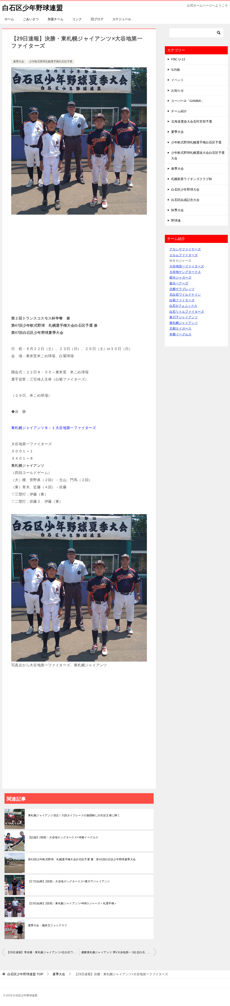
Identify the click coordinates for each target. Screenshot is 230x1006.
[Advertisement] (79, 267)
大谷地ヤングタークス (185, 272)
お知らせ (177, 90)
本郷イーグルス (180, 334)
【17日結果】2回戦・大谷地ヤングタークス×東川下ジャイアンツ (69, 881)
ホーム (9, 19)
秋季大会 (177, 210)
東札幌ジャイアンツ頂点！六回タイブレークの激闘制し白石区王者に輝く (74, 815)
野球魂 (176, 220)
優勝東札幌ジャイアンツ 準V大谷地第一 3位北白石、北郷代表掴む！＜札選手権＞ (118, 952)
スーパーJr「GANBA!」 (187, 101)
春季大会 (177, 168)
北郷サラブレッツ (182, 289)
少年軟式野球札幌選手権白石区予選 (50, 61)
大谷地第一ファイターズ (186, 266)
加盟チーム (55, 19)
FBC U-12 (178, 59)
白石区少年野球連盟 (32, 7)
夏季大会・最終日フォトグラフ (47, 925)
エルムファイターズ (183, 255)
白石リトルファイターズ (186, 311)
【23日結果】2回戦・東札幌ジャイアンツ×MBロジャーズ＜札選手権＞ (72, 903)
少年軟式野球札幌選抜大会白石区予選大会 (198, 155)
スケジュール (121, 19)
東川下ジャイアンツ (183, 317)
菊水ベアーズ (178, 283)
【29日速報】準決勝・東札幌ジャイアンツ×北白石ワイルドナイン (43, 952)
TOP (25, 974)
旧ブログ (97, 19)
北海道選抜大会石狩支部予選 (191, 121)
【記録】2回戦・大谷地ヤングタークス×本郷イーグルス (63, 837)
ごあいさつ (31, 19)
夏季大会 (18, 61)
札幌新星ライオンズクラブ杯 (191, 179)
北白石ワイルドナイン (185, 294)
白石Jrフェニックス (183, 306)
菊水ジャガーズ (180, 277)
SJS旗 (175, 69)
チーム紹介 (179, 111)
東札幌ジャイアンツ (183, 323)
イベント (177, 80)
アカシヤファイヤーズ (185, 249)
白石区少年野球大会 (185, 189)
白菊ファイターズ (182, 300)
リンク (77, 19)
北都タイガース (180, 328)
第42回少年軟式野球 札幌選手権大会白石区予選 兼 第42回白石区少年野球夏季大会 (82, 859)
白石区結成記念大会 (185, 200)
